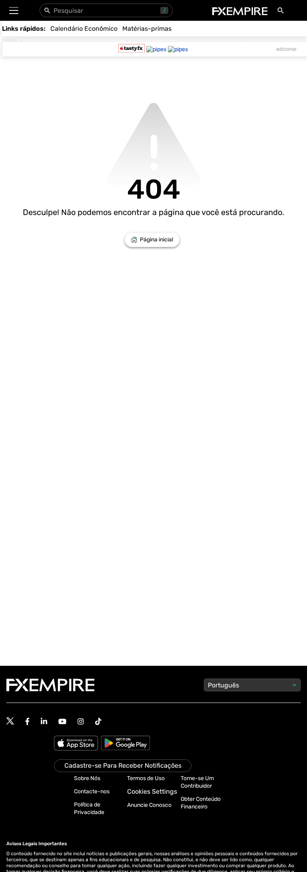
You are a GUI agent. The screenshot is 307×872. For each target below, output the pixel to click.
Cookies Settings (152, 791)
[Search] (282, 12)
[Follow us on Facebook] (27, 721)
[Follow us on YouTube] (62, 721)
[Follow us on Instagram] (81, 721)
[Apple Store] (77, 743)
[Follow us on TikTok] (98, 721)
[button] (13, 10)
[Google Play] (125, 744)
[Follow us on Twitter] (10, 721)
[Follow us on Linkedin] (44, 721)
